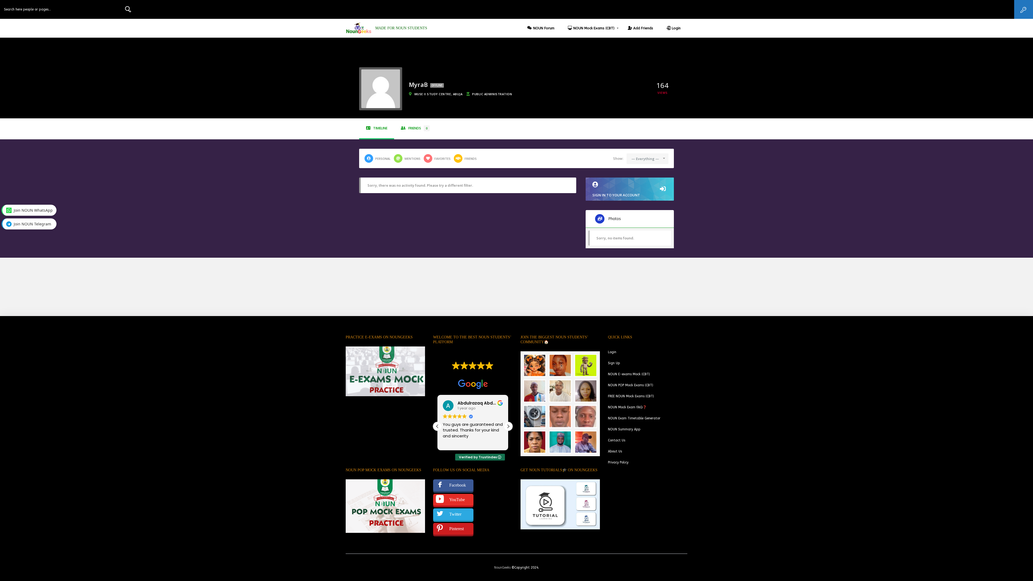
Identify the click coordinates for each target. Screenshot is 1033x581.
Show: (618, 158)
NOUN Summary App (624, 429)
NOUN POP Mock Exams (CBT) (630, 385)
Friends (417, 128)
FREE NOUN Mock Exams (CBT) (631, 396)
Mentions (412, 159)
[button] (508, 426)
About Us (615, 451)
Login (676, 28)
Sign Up (614, 363)
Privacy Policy (618, 462)
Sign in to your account (616, 195)
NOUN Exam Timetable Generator (634, 418)
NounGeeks (502, 567)
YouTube (457, 499)
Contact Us (616, 440)
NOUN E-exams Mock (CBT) (629, 374)
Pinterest (456, 528)
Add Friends (643, 28)
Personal (383, 159)
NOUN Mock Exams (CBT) (593, 28)
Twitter (455, 514)
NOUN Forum (543, 28)
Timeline (380, 128)
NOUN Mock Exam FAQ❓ (627, 407)
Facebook (457, 485)
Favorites (442, 159)
